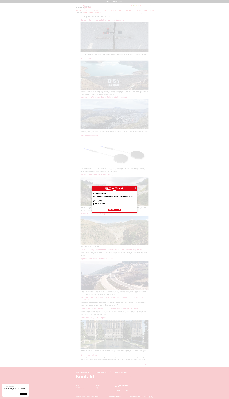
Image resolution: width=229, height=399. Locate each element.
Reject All (15, 394)
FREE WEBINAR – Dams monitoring (107, 206)
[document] (114, 199)
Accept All (23, 394)
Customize (8, 394)
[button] (135, 187)
